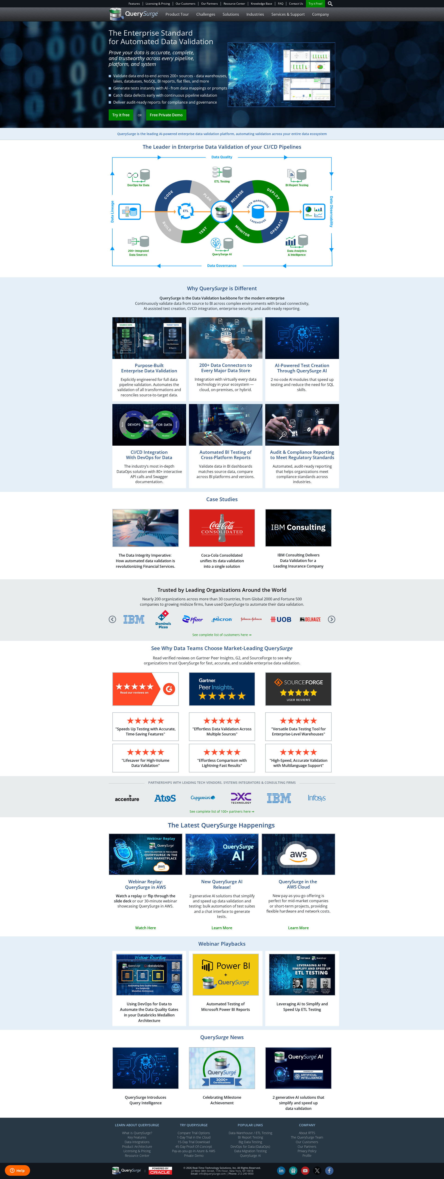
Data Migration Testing (250, 1151)
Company (320, 14)
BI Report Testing (250, 1137)
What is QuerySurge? (137, 1133)
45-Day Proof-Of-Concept (193, 1146)
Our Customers (185, 4)
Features (134, 4)
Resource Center (234, 4)
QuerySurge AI (250, 1155)
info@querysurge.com (212, 1173)
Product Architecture (137, 1146)
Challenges (205, 14)
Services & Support (288, 14)
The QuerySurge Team (307, 1137)
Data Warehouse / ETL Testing (250, 1133)
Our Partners (209, 4)
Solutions (231, 14)
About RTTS (307, 1133)
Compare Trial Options (194, 1133)
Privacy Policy (307, 1151)
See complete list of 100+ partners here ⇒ (222, 811)
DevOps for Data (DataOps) (250, 1146)
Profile (306, 1155)
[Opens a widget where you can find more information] (17, 1171)
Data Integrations (137, 1142)
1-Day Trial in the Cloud (193, 1137)
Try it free (121, 114)
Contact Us (296, 4)
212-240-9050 (245, 1173)
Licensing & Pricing (158, 4)
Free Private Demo (166, 114)
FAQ (280, 4)
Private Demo (194, 1155)
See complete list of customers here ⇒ (222, 635)
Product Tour (177, 14)
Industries (255, 14)
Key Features (137, 1137)
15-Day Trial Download (194, 1142)
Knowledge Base (261, 4)
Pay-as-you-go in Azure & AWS (193, 1151)
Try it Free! (315, 4)
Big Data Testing (250, 1142)
